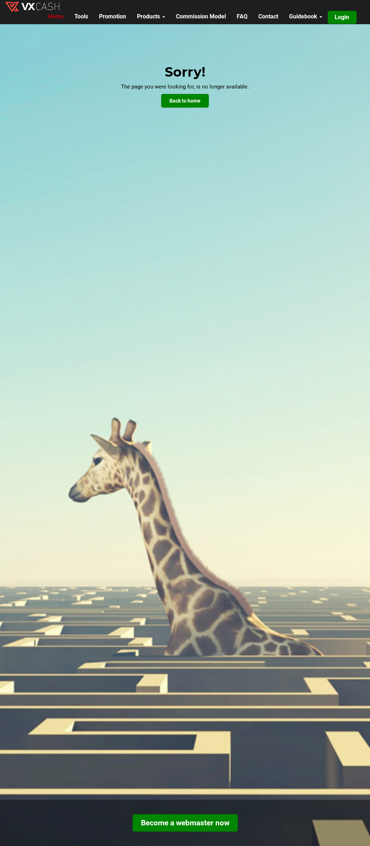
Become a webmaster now (185, 823)
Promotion (112, 16)
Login (342, 17)
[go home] (39, 6)
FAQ (242, 16)
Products (149, 16)
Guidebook (304, 16)
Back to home (185, 101)
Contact (268, 16)
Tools (81, 16)
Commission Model (201, 16)
